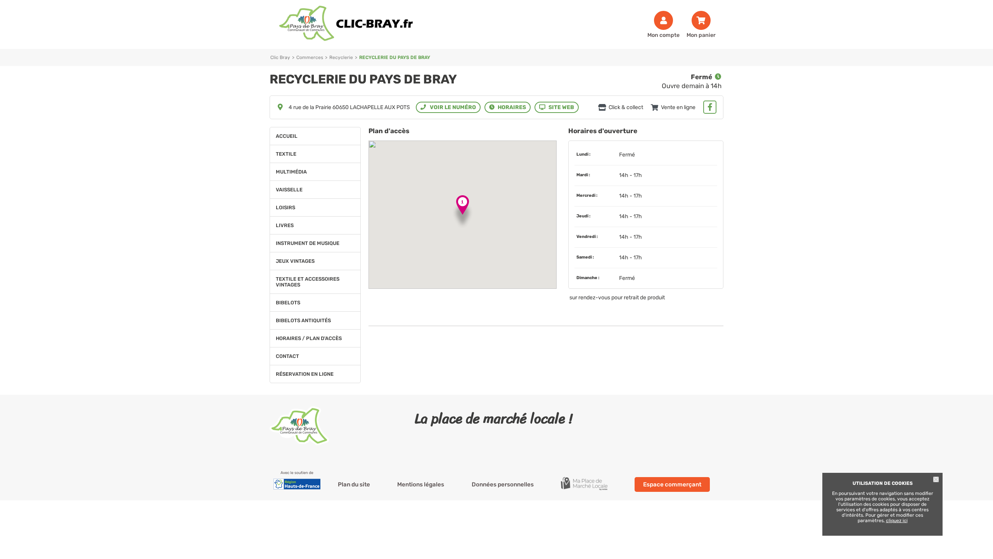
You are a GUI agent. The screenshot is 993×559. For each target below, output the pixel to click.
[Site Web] (557, 107)
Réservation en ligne (305, 374)
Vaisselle (289, 190)
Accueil (287, 136)
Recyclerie (341, 57)
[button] (462, 212)
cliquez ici (897, 520)
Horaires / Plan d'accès (309, 338)
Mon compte (663, 35)
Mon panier (701, 35)
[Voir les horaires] (507, 107)
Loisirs (285, 207)
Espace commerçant (672, 484)
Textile (286, 154)
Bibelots (288, 303)
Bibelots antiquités (303, 320)
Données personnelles (503, 484)
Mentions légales (420, 484)
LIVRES (285, 225)
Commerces (309, 57)
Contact (287, 356)
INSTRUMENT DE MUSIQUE (307, 243)
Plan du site (354, 484)
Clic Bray (280, 57)
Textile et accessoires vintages (307, 282)
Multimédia (291, 172)
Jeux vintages (295, 261)
